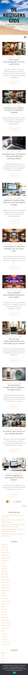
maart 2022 (4, 636)
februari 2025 (5, 574)
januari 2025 (4, 577)
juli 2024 (3, 593)
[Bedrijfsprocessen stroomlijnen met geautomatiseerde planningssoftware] (14, 143)
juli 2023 (3, 606)
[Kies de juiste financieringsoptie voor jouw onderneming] (14, 48)
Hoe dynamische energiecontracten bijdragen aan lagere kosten (14, 387)
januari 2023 (4, 620)
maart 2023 (4, 617)
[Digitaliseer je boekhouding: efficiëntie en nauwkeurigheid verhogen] (14, 189)
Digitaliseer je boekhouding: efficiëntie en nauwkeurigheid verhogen (14, 202)
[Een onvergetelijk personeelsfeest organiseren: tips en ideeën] (14, 281)
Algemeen (14, 66)
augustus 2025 (5, 560)
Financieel (4, 661)
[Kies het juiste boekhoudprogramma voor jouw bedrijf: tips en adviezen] (14, 328)
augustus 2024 (5, 590)
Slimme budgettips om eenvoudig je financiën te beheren (14, 477)
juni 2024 (3, 596)
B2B (2, 658)
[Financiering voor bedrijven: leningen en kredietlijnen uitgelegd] (14, 96)
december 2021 (5, 642)
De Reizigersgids (14, 15)
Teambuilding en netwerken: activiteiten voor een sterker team (14, 248)
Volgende (18, 501)
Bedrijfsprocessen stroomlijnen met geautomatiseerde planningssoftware (14, 156)
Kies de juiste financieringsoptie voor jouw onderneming (14, 61)
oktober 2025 (5, 555)
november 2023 (5, 601)
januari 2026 (4, 550)
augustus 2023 (5, 604)
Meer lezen (14, 83)
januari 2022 (4, 639)
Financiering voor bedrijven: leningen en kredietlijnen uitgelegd (14, 110)
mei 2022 (3, 634)
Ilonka (19, 57)
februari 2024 (5, 598)
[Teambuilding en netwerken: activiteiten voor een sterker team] (14, 235)
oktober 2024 (5, 585)
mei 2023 (3, 612)
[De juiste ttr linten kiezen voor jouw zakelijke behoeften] (14, 420)
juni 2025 (3, 566)
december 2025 (5, 552)
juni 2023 (3, 609)
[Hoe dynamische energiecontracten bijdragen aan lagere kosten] (14, 374)
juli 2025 (3, 563)
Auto (2, 656)
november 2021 (5, 644)
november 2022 (5, 623)
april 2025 (4, 569)
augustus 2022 (5, 628)
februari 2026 (5, 547)
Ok (14, 672)
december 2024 (5, 579)
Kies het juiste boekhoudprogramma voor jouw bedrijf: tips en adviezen (14, 341)
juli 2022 (3, 631)
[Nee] (26, 669)
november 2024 (5, 582)
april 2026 (4, 544)
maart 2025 (4, 571)
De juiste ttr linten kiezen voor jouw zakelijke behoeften (14, 432)
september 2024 (5, 588)
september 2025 (5, 558)
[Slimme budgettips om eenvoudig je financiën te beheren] (14, 464)
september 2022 (5, 625)
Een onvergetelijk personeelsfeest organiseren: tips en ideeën (14, 294)
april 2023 (4, 615)
